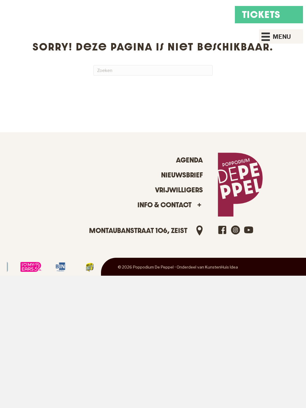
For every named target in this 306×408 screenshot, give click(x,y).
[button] (199, 205)
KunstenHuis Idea (221, 267)
